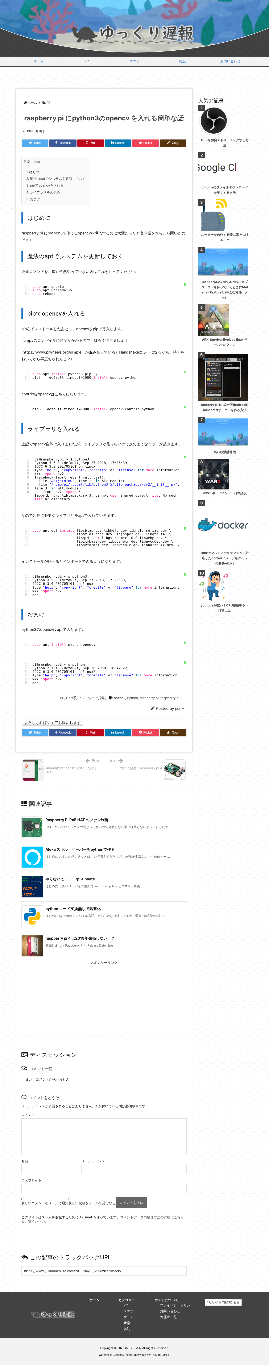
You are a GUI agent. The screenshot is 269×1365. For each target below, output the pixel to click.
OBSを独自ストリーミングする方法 (225, 142)
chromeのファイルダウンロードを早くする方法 (225, 190)
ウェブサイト (31, 1180)
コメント (28, 1115)
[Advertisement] (134, 78)
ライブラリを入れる (43, 192)
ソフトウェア (88, 698)
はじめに (34, 172)
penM (180, 708)
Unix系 (71, 698)
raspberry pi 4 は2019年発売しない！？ (80, 938)
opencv (119, 698)
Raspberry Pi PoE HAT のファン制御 (76, 820)
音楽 (127, 1323)
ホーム (32, 103)
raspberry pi (149, 698)
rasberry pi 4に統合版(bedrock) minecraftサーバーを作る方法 (224, 407)
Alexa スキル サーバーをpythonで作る (80, 849)
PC (48, 103)
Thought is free (160, 1354)
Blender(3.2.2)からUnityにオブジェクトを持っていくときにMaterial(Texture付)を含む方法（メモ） (224, 290)
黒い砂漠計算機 (225, 452)
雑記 (103, 698)
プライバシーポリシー (177, 1305)
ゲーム (129, 1317)
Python (132, 698)
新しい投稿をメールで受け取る (92, 1203)
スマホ (129, 1311)
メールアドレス (93, 1161)
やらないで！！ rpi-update (70, 879)
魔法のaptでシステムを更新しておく (56, 179)
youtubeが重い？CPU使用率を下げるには (225, 608)
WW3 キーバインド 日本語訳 (225, 493)
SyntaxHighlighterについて (185, 480)
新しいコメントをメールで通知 (45, 1203)
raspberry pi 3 (171, 698)
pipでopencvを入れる (44, 185)
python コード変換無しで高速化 (73, 908)
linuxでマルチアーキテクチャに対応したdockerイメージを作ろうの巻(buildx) (224, 558)
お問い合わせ (170, 1311)
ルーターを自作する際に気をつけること (224, 237)
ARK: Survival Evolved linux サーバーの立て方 (224, 342)
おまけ (33, 199)
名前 (24, 1161)
